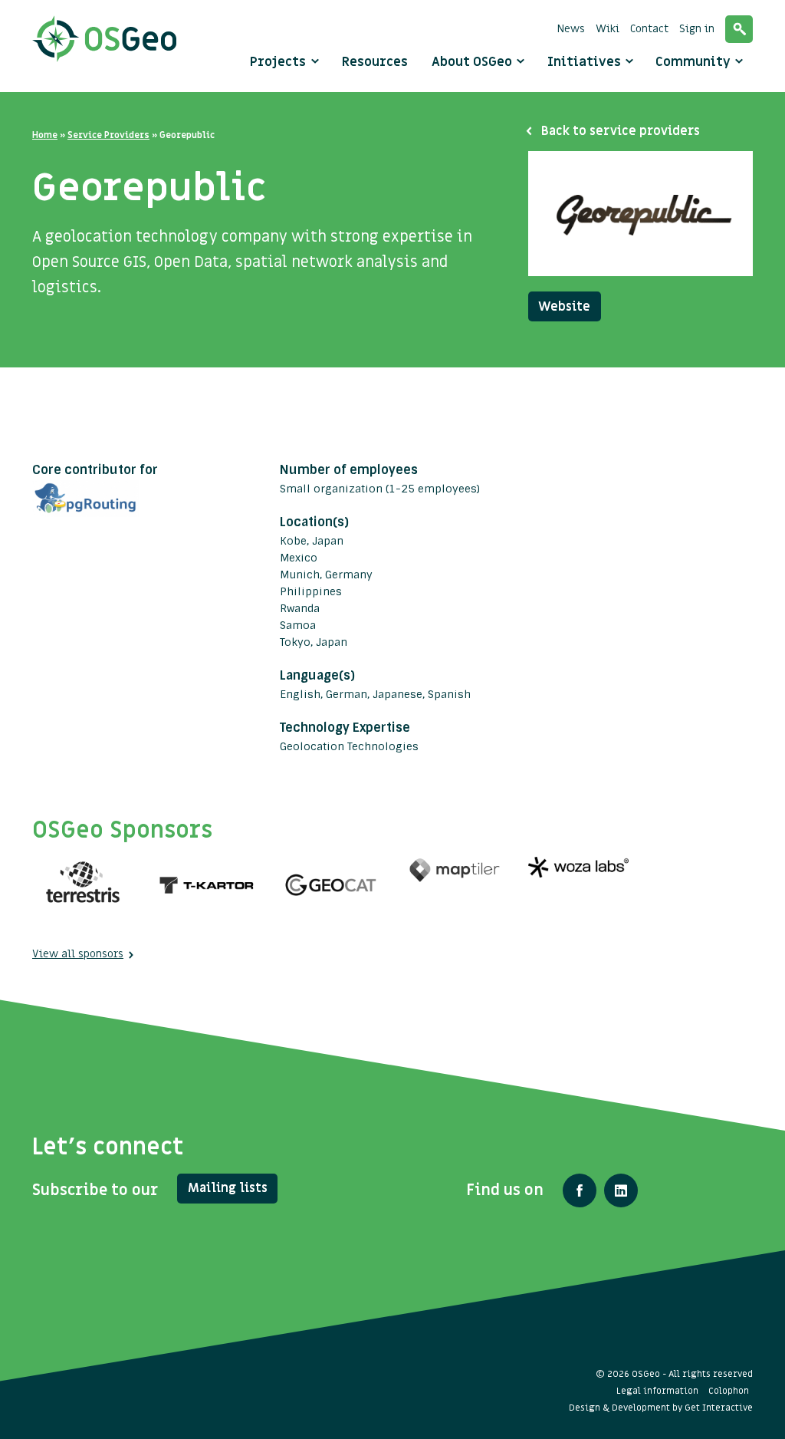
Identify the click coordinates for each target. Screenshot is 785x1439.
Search (739, 29)
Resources (375, 62)
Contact (649, 28)
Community (694, 62)
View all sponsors (77, 954)
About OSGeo (473, 62)
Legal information (657, 1391)
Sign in (696, 28)
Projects (278, 62)
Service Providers (108, 135)
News (571, 28)
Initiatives (585, 62)
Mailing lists (228, 1188)
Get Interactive (719, 1407)
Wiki (607, 28)
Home (44, 135)
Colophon (728, 1391)
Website (564, 306)
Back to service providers (620, 131)
